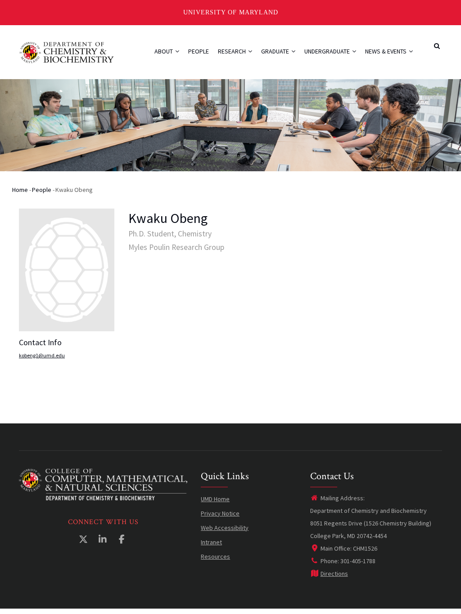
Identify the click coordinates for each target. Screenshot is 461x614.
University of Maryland (230, 12)
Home (20, 190)
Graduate (275, 51)
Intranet (211, 542)
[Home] (67, 51)
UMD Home (215, 499)
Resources (215, 556)
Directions (334, 574)
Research (232, 51)
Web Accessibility (225, 528)
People (198, 51)
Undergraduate (327, 51)
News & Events (386, 51)
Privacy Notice (220, 513)
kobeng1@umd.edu (42, 355)
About (164, 51)
